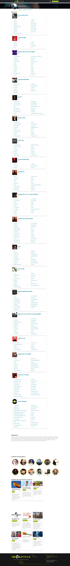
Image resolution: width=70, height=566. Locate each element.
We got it (15, 164)
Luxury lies (33, 87)
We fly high (16, 332)
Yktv (14, 47)
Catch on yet (16, 127)
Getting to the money (17, 264)
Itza (31, 257)
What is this (16, 365)
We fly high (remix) (34, 424)
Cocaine (15, 148)
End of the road (16, 391)
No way (15, 202)
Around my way (16, 405)
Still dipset (33, 134)
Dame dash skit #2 (17, 306)
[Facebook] (19, 562)
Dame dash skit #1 (17, 301)
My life (32, 178)
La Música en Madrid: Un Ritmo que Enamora (37, 520)
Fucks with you (33, 405)
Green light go (33, 408)
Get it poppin (16, 328)
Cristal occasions (16, 101)
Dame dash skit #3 (34, 295)
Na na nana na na (34, 283)
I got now (15, 238)
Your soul (32, 75)
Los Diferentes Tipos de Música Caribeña (37, 487)
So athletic (15, 231)
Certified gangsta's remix (18, 417)
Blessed (32, 71)
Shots (15, 63)
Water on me (33, 58)
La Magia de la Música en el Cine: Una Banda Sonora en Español (16, 490)
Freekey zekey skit (34, 327)
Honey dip (15, 367)
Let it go (32, 44)
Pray (32, 130)
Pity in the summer (17, 111)
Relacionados (30, 9)
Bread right (33, 111)
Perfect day (33, 252)
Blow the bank (16, 285)
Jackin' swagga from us (35, 285)
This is (32, 420)
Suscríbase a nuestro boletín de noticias (52, 560)
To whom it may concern (35, 106)
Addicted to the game (34, 144)
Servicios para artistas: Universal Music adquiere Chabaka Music (16, 519)
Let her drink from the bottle (36, 184)
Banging (15, 129)
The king (15, 297)
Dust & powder (16, 125)
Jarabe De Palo (25, 520)
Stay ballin (15, 304)
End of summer (33, 29)
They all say (33, 151)
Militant (15, 71)
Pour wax (32, 325)
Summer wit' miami (34, 365)
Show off (15, 212)
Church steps (33, 31)
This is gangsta (33, 386)
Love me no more (17, 299)
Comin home (16, 178)
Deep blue (15, 252)
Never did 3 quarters (17, 124)
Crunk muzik (16, 59)
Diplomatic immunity (34, 127)
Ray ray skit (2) (33, 23)
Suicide (32, 202)
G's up (15, 361)
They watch (16, 165)
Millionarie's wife (17, 233)
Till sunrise (33, 235)
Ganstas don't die (17, 241)
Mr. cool (15, 330)
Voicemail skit (16, 333)
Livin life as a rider (34, 381)
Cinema (32, 21)
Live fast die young (34, 155)
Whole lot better (16, 155)
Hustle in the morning (34, 410)
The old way (33, 125)
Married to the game (17, 146)
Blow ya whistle (16, 408)
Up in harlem (33, 297)
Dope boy (32, 19)
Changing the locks (34, 254)
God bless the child (34, 255)
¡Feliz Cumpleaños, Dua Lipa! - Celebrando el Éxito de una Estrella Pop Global (27, 488)
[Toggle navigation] (12, 1)
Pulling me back (16, 275)
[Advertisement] (53, 16)
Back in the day (33, 28)
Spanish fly (33, 379)
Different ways (33, 73)
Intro (15, 250)
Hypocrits (32, 167)
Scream (32, 231)
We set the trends (17, 61)
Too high (32, 344)
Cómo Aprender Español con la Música (26, 519)
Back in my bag (33, 24)
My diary (15, 358)
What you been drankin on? (35, 360)
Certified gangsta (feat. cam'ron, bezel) (20, 410)
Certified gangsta (17, 387)
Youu (32, 205)
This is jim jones (16, 384)
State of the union (17, 110)
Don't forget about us (17, 425)
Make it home (33, 90)
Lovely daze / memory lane (18, 396)
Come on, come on (17, 307)
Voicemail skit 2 (33, 320)
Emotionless (16, 323)
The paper (15, 255)
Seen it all (15, 23)
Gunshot (15, 42)
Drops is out (16, 261)
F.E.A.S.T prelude (16, 200)
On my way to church (17, 379)
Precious (15, 283)
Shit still (32, 68)
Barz (32, 66)
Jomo (15, 19)
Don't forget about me (35, 328)
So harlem (15, 320)
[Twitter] (22, 562)
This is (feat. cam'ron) (34, 422)
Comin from (16, 204)
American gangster (34, 299)
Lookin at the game (34, 304)
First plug (32, 42)
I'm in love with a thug (35, 367)
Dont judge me (33, 198)
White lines (16, 28)
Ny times (15, 179)
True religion (16, 209)
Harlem (32, 146)
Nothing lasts (33, 101)
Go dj (15, 184)
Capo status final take (34, 393)
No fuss (32, 307)
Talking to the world (34, 391)
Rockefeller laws (34, 306)
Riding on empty (16, 228)
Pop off (32, 278)
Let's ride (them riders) (17, 386)
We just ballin (33, 358)
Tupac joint (33, 368)
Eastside (15, 151)
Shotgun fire (16, 393)
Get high (32, 190)
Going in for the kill (34, 407)
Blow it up (33, 148)
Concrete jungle (33, 333)
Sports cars (33, 108)
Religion (32, 413)
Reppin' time (16, 325)
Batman (32, 63)
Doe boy (32, 59)
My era (15, 113)
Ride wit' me (16, 368)
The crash (32, 419)
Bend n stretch (33, 389)
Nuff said (15, 66)
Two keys (15, 153)
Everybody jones (16, 259)
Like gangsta (33, 259)
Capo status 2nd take (17, 394)
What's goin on (33, 26)
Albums (20, 9)
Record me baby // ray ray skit (36, 56)
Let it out (15, 276)
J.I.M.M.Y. (15, 363)
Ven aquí (15, 68)
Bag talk (32, 132)
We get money (33, 342)
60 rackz (15, 210)
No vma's (15, 223)
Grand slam (16, 226)
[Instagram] (21, 562)
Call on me (16, 29)
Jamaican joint (16, 389)
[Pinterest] (20, 562)
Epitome (15, 134)
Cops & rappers (16, 419)
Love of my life (33, 318)
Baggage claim (16, 407)
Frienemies (16, 281)
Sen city (15, 205)
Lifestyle (32, 301)
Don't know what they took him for (37, 113)
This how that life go (34, 262)
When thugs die (33, 384)
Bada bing (15, 90)
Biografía (25, 9)
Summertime (33, 417)
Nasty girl (15, 167)
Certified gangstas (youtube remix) (20, 415)
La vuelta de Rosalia (36, 537)
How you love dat (34, 61)
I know (32, 330)
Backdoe (15, 58)
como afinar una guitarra (27, 536)
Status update (33, 45)
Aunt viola (15, 87)
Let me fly (15, 262)
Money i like (16, 183)
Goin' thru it (33, 240)
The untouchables (34, 223)
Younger (32, 264)
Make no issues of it (17, 104)
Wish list (15, 346)
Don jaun (15, 214)
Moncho (35, 488)
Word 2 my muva (34, 238)
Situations (32, 153)
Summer (32, 183)
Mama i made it (33, 104)
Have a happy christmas (18, 344)
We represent (33, 425)
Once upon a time (34, 135)
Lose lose (15, 89)
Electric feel (16, 426)
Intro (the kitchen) (17, 144)
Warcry (13, 491)
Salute (32, 415)
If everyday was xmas (17, 349)
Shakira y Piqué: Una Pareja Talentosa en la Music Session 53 (15, 539)
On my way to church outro (35, 394)
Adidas (32, 122)
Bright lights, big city (17, 321)
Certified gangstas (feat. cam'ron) (19, 412)
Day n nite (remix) (17, 423)
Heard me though (34, 165)
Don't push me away (34, 323)
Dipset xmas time (17, 342)
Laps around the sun (17, 84)
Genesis (15, 21)
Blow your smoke (34, 261)
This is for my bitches (17, 287)
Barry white (16, 92)
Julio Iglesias (35, 521)
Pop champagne (34, 280)
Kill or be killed (33, 224)
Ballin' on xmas (16, 347)
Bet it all (15, 45)
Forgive (32, 204)
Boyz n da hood (16, 190)
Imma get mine (16, 207)
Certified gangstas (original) (18, 413)
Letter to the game (17, 236)
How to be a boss (17, 278)
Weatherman (33, 321)
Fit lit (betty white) (17, 73)
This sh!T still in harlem (18, 33)
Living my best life (17, 135)
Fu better (15, 44)
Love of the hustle (17, 103)
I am (32, 47)
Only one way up (17, 382)
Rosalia (35, 539)
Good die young (16, 108)
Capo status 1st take (17, 381)
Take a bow (33, 250)
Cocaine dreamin (34, 103)
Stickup (15, 64)
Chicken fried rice (34, 124)
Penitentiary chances (17, 370)
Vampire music (33, 226)
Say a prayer (33, 84)
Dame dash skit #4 (34, 302)
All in (32, 181)
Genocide (15, 224)
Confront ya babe (34, 363)
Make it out (16, 24)
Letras (23, 9)
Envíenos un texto (55, 1)
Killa (14, 181)
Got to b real (16, 132)
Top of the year (33, 200)
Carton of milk (16, 254)
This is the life (33, 275)
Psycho (32, 233)
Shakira (13, 540)
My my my (33, 276)
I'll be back (33, 236)
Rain (32, 281)
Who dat (15, 75)
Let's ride (32, 412)
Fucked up (15, 85)
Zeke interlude (16, 360)
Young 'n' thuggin (17, 186)
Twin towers (33, 382)
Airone (32, 207)
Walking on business (17, 26)
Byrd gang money (17, 302)
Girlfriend (32, 273)
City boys (32, 346)
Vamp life (32, 164)
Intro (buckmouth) (17, 56)
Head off (32, 129)
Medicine (15, 280)
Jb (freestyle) (33, 241)
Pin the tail (16, 327)
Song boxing (33, 110)
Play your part (16, 235)
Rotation (15, 176)
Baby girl (32, 370)
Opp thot (15, 31)
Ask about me (16, 188)
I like (32, 228)
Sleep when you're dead (35, 209)
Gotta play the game (17, 130)
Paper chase (16, 198)
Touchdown (33, 188)
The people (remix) (34, 85)
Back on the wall (34, 176)
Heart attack (16, 257)
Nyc (14, 106)
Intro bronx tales (17, 122)
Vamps (32, 64)
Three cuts (33, 89)
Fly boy (32, 212)
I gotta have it (16, 309)
